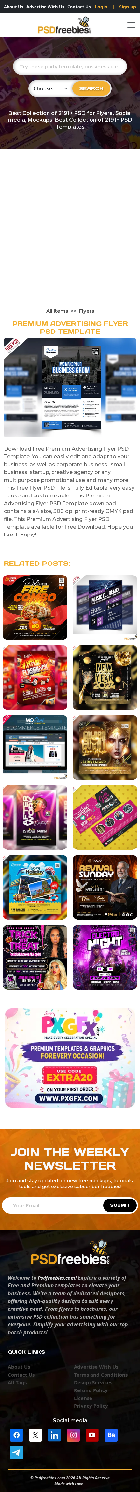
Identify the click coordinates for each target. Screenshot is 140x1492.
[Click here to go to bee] (111, 1434)
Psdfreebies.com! (57, 1277)
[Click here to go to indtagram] (73, 1434)
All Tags (17, 1382)
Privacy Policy (91, 1406)
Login (101, 7)
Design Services (93, 1382)
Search (91, 88)
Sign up (127, 7)
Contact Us (79, 7)
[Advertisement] (70, 234)
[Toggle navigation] (131, 25)
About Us (13, 7)
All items (57, 311)
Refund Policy (91, 1390)
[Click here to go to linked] (54, 1434)
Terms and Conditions (101, 1374)
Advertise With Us (45, 7)
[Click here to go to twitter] (35, 1434)
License (83, 1398)
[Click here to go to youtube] (92, 1434)
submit (120, 1205)
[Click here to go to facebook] (16, 1434)
